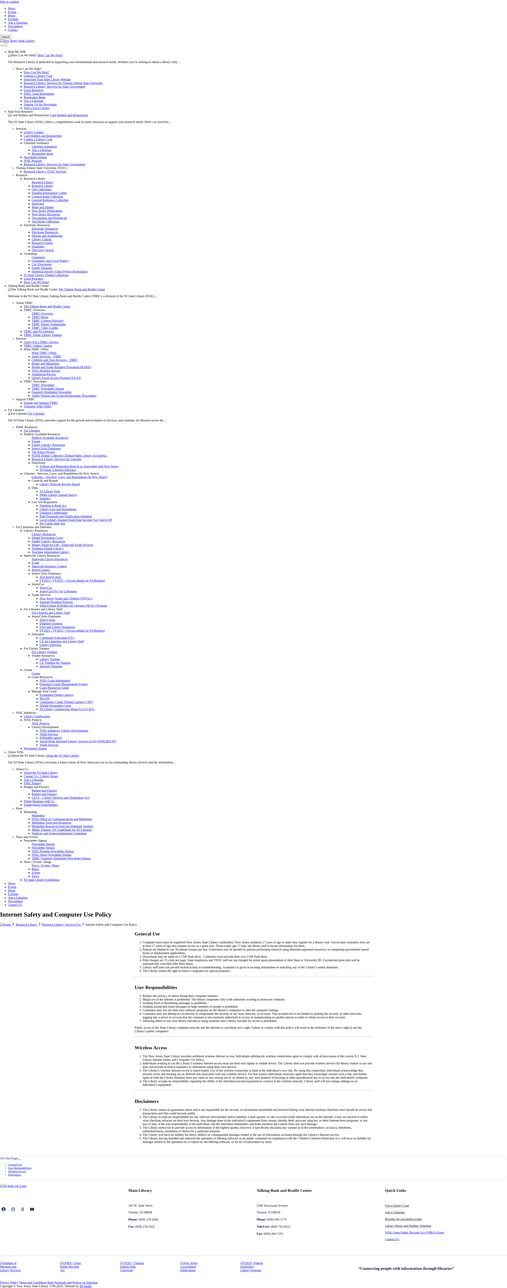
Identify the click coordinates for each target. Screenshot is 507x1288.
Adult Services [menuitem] (49, 734)
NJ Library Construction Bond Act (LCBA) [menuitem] (67, 709)
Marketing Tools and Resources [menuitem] (51, 822)
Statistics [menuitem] (45, 498)
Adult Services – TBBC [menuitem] (47, 356)
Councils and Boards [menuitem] (45, 480)
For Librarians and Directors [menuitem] (33, 527)
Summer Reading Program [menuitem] (56, 602)
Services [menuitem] (21, 128)
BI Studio (86, 1286)
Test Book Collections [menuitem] (45, 221)
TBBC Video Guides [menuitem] (45, 328)
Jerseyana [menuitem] (38, 203)
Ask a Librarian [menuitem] (33, 101)
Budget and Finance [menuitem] (36, 787)
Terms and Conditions (33, 1282)
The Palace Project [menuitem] (43, 452)
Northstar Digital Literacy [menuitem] (48, 548)
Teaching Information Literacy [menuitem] (51, 552)
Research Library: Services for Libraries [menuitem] (57, 459)
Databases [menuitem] (38, 246)
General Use (15, 1164)
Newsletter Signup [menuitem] (35, 157)
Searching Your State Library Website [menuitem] (47, 79)
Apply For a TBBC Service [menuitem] (41, 342)
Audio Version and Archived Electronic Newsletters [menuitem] (64, 395)
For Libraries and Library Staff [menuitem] (43, 609)
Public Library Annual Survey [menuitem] (58, 495)
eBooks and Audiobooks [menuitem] (47, 235)
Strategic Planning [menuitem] (51, 666)
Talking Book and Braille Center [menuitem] (28, 285)
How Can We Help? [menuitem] (50, 55)
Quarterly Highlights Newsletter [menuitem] (52, 392)
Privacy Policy (9, 1282)
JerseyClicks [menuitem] (47, 620)
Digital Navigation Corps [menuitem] (47, 537)
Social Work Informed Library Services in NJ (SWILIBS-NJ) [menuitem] (78, 741)
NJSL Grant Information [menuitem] (39, 93)
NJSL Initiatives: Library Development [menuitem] (64, 730)
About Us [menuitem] (22, 769)
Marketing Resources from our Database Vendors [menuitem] (62, 826)
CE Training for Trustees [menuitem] (55, 662)
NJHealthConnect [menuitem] (51, 737)
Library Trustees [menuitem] (50, 659)
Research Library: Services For (62, 924)
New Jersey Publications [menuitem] (47, 210)
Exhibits (13, 19)
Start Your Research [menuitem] (20, 111)
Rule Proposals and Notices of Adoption (72, 1282)
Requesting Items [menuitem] (34, 97)
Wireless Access (17, 1171)
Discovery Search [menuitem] (43, 250)
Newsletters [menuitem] (15, 901)
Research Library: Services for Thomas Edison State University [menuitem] (63, 83)
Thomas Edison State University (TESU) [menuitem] (41, 168)
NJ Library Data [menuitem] (50, 491)
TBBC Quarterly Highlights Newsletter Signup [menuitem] (61, 858)
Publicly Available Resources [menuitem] (42, 434)
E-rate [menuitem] (35, 562)
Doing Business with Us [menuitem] (39, 801)
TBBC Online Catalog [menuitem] (38, 345)
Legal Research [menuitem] (33, 90)
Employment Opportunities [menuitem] (41, 804)
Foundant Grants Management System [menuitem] (64, 684)
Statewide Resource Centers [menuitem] (49, 566)
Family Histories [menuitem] (42, 268)
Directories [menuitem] (38, 462)
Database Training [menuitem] (51, 623)
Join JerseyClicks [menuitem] (50, 577)
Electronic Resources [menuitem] (37, 225)
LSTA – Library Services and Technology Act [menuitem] (60, 797)
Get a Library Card (397, 1205)
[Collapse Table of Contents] (19, 1159)
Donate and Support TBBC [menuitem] (41, 403)
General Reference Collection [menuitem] (50, 200)
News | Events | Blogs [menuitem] (37, 862)
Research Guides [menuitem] (42, 243)
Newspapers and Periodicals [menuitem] (49, 218)
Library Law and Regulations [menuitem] (58, 509)
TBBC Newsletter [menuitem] (35, 381)
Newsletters (15, 26)
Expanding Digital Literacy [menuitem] (57, 695)
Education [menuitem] (38, 634)
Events (12, 12)
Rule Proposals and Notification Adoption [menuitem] (66, 516)
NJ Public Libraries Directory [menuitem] (58, 470)
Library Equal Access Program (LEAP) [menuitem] (56, 378)
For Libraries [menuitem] (16, 410)
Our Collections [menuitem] (41, 189)
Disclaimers (14, 1174)
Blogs (11, 15)
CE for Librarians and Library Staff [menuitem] (62, 641)
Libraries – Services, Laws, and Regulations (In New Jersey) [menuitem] (70, 477)
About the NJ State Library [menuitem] (62, 755)
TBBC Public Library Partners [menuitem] (43, 335)
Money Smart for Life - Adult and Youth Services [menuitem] (62, 545)
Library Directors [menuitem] (50, 645)
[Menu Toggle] (5, 45)
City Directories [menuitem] (41, 264)
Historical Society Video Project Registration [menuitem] (60, 271)
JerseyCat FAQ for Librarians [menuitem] (58, 591)
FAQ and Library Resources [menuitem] (57, 627)
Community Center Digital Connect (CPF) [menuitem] (66, 702)
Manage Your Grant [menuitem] (44, 691)
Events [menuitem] (36, 441)
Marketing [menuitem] (30, 812)
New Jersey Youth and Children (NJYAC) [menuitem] (66, 598)
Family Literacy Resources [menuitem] (48, 445)
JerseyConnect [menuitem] (41, 570)
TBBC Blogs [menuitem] (40, 317)
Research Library (27, 924)
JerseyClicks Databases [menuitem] (46, 448)
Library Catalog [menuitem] (34, 132)
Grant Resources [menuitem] (42, 677)
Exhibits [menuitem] (13, 894)
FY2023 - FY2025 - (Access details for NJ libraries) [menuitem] (72, 580)
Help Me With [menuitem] (17, 51)
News (11, 8)
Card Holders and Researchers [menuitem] (69, 115)
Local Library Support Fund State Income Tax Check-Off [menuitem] (76, 520)
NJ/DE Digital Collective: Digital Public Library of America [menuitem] (69, 455)
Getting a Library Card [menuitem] (38, 76)
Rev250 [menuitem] (45, 698)
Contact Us (392, 1239)
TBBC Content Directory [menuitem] (48, 320)
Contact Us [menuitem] (15, 904)
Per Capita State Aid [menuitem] (52, 523)
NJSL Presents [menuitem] (33, 160)
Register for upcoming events (403, 1219)
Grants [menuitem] (28, 670)
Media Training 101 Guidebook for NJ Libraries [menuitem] (62, 829)
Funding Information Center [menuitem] (49, 193)
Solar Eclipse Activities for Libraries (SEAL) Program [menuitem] (73, 605)
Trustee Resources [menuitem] (43, 655)
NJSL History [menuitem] (32, 783)
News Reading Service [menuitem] (46, 370)
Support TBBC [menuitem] (25, 399)
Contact (13, 30)
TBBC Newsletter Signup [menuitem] (48, 388)
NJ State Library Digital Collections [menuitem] (46, 275)
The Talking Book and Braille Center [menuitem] (81, 289)
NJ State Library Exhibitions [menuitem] (41, 879)
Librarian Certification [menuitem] (53, 512)
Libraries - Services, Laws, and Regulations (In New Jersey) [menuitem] (61, 473)
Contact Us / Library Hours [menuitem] (41, 776)
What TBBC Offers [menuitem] (36, 349)
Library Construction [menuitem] (37, 716)
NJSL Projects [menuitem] (33, 720)
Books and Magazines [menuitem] (45, 363)
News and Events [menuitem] (27, 837)
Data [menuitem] (35, 487)
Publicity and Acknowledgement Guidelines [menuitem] (59, 833)
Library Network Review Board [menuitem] (60, 484)
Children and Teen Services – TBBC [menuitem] (55, 360)
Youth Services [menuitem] (41, 595)
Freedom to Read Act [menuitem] (53, 505)
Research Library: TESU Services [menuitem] (45, 171)
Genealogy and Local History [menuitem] (50, 260)
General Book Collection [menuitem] (47, 196)
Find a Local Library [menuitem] (37, 108)
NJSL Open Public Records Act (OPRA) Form (414, 1232)
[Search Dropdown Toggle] (1, 45)
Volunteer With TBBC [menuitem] (38, 406)
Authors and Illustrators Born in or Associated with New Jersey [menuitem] (79, 466)
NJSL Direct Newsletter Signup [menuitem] (51, 854)
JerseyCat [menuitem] (38, 584)
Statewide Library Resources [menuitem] (42, 555)
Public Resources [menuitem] (26, 427)
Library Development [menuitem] (45, 727)
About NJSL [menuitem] (16, 752)
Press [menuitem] (19, 808)
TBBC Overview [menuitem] (35, 310)
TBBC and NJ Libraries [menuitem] (39, 331)
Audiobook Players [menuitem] (44, 374)
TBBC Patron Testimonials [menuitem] (49, 324)
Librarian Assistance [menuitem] (36, 143)
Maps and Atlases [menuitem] (43, 207)
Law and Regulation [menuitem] (44, 502)
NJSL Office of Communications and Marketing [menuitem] (62, 819)
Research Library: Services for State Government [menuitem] (54, 86)
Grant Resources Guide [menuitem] (54, 687)
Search (6, 37)
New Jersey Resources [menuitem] (46, 214)
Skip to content (9, 1)
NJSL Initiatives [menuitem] (26, 712)
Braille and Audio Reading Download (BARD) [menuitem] (61, 367)
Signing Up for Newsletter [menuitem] (40, 104)
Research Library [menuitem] (34, 178)
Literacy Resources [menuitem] (36, 530)
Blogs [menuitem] (35, 869)
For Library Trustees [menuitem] (36, 648)
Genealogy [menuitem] (30, 253)
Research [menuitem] (21, 175)
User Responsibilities (19, 1168)
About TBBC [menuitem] (24, 303)
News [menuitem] (35, 876)
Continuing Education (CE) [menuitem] (57, 637)
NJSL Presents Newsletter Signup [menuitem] (53, 851)
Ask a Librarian (18, 22)
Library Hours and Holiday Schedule (408, 1225)
